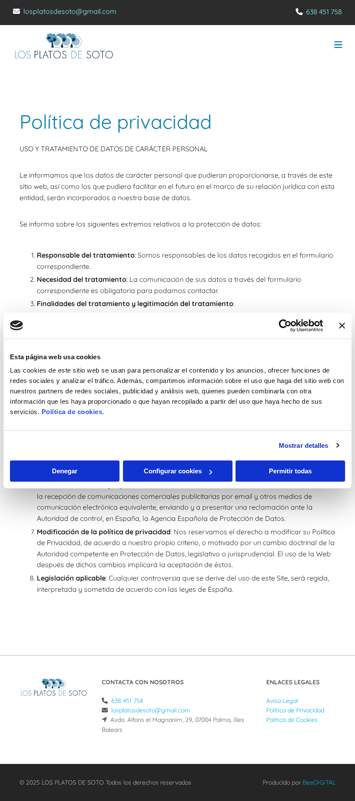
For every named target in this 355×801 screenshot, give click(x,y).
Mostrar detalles (304, 445)
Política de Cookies (292, 720)
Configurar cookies (173, 471)
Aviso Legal (282, 701)
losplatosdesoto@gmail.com (69, 11)
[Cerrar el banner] (342, 325)
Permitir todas (290, 471)
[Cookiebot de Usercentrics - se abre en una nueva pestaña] (285, 325)
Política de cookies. (73, 411)
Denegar (64, 471)
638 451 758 (324, 11)
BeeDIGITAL (319, 782)
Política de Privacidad (295, 710)
